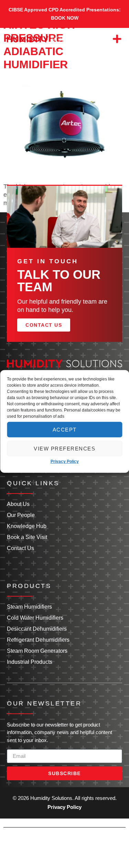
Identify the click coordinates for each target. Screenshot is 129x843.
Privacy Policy (65, 461)
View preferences (64, 448)
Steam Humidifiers (29, 607)
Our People (21, 515)
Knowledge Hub (26, 526)
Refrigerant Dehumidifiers (38, 640)
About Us (18, 504)
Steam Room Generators (37, 651)
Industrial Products (29, 662)
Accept (65, 429)
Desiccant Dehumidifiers (37, 629)
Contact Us (20, 548)
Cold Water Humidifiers (35, 618)
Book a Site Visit (27, 537)
